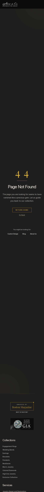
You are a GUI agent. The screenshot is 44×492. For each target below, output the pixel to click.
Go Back (22, 215)
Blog (24, 234)
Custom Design (13, 234)
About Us (33, 234)
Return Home (22, 210)
